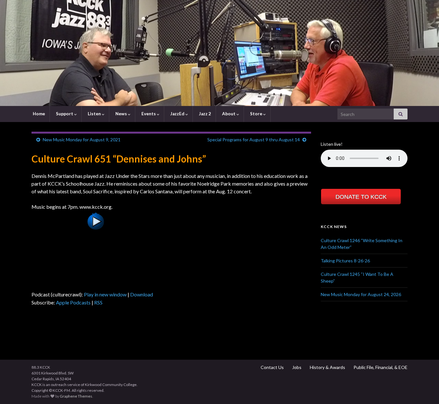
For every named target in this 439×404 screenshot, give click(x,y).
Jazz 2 (204, 113)
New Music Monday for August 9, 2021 (82, 139)
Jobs (296, 367)
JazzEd (177, 113)
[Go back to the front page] (219, 53)
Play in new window (105, 294)
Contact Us (272, 367)
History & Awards (327, 367)
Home (38, 113)
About (229, 113)
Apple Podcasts (73, 302)
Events (148, 113)
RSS (98, 302)
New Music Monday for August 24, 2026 (361, 294)
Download (141, 294)
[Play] (95, 254)
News (121, 113)
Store (256, 113)
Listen (94, 113)
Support (64, 113)
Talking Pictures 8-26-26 (345, 260)
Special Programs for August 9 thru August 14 (253, 139)
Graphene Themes (76, 396)
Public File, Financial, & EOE (380, 367)
